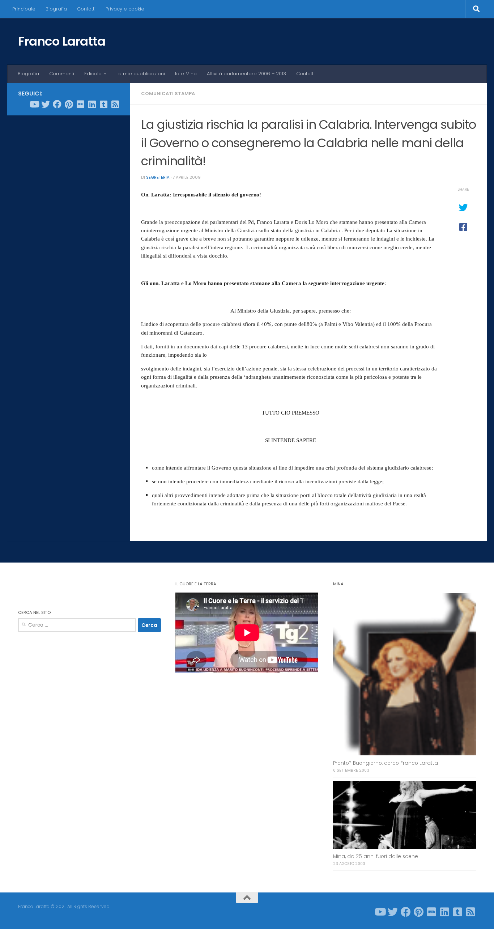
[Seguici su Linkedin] (92, 104)
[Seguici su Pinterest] (68, 104)
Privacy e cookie (125, 8)
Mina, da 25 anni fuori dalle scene (375, 856)
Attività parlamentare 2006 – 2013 (246, 73)
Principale (23, 8)
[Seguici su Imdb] (80, 104)
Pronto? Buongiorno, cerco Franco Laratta (385, 763)
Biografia (56, 8)
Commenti (61, 73)
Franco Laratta (61, 41)
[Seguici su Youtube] (34, 104)
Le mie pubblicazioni (140, 73)
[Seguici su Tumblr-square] (103, 104)
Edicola (93, 73)
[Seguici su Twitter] (45, 104)
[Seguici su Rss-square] (115, 104)
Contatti (86, 8)
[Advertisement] (68, 231)
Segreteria (158, 177)
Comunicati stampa (168, 93)
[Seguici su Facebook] (57, 104)
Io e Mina (186, 73)
